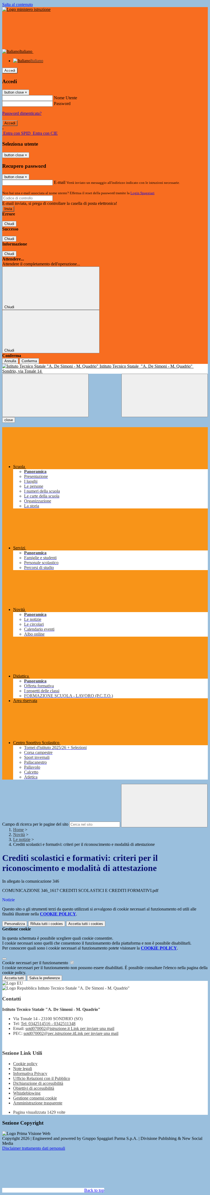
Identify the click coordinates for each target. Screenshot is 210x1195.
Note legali (22, 1068)
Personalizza (14, 924)
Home (18, 829)
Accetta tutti (85, 924)
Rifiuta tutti (46, 924)
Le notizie (21, 839)
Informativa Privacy (30, 1073)
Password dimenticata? (22, 113)
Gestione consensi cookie (35, 1098)
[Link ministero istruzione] (26, 9)
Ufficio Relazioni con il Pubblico (41, 1078)
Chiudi (9, 224)
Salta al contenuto (17, 4)
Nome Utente (65, 97)
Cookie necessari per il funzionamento (35, 962)
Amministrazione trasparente (37, 1103)
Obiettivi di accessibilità (33, 1088)
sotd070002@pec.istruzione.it (71, 1033)
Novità (19, 834)
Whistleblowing (26, 1093)
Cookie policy (25, 1063)
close (8, 420)
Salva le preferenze (44, 978)
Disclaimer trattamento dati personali (33, 1148)
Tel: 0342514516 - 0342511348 (48, 1023)
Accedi (9, 70)
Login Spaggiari (142, 193)
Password (62, 103)
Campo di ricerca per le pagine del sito (35, 824)
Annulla (10, 361)
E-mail (59, 182)
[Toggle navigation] (45, 395)
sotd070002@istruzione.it (69, 1028)
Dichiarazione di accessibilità (38, 1083)
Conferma (29, 361)
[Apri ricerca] (164, 395)
